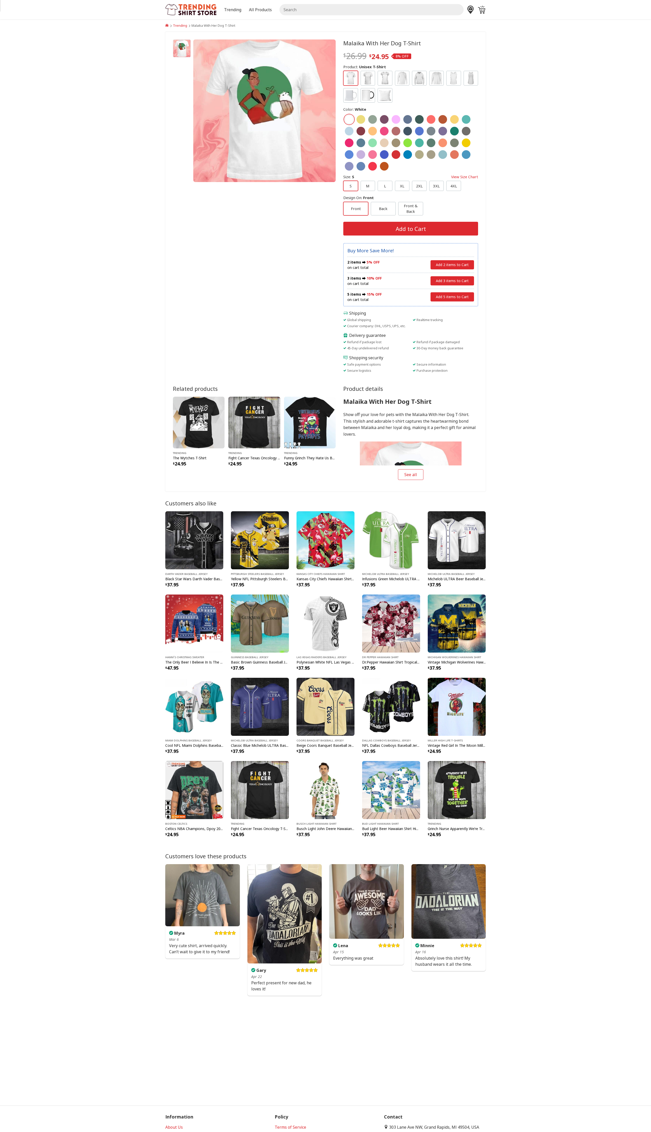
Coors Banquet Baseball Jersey (320, 740)
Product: (364, 66)
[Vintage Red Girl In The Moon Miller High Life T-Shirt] (457, 706)
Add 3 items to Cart (452, 280)
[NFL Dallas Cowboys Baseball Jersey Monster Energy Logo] (391, 706)
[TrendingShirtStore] (167, 25)
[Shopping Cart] (482, 10)
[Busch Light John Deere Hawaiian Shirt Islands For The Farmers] (325, 789)
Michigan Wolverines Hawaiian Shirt (454, 657)
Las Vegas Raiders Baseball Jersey (321, 657)
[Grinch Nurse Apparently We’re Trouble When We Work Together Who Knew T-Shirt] (457, 789)
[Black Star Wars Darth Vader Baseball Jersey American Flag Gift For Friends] (194, 540)
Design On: (358, 197)
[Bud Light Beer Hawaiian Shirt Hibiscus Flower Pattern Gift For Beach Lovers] (391, 789)
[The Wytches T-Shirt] (199, 422)
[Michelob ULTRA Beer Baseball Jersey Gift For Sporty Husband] (457, 540)
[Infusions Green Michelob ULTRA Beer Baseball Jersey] (391, 540)
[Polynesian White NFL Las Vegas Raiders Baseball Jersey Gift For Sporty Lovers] (325, 623)
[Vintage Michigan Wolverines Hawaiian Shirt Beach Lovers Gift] (457, 623)
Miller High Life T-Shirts (445, 740)
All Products (260, 9)
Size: (410, 176)
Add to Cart (411, 228)
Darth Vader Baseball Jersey (186, 573)
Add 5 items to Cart (452, 296)
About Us (174, 1127)
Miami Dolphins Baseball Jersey (188, 740)
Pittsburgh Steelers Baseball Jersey (257, 573)
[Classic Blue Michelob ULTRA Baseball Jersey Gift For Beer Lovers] (260, 706)
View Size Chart (464, 176)
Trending (180, 25)
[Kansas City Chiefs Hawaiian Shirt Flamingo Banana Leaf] (325, 540)
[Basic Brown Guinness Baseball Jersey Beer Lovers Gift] (260, 623)
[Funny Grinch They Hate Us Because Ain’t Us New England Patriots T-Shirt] (310, 422)
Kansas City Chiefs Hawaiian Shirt (321, 573)
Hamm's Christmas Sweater (184, 657)
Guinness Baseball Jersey (249, 657)
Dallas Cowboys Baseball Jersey (386, 740)
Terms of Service (290, 1127)
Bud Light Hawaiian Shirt (380, 823)
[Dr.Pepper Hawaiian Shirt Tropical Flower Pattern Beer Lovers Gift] (391, 623)
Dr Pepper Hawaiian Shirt (380, 657)
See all (410, 474)
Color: (354, 109)
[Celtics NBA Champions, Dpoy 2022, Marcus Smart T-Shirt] (194, 789)
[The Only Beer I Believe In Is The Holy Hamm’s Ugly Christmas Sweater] (194, 623)
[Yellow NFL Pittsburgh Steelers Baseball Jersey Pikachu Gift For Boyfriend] (260, 540)
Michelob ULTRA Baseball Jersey (385, 573)
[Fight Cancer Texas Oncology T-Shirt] (254, 422)
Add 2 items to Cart (452, 264)
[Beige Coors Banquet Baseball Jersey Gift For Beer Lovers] (325, 706)
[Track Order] (470, 10)
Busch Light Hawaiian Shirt (316, 823)
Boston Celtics (176, 823)
